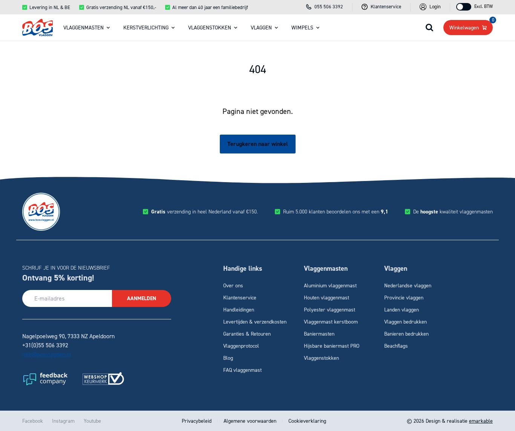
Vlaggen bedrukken (405, 321)
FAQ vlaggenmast (242, 370)
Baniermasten (319, 333)
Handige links (242, 268)
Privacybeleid (197, 420)
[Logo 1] (44, 379)
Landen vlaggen (401, 309)
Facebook (32, 420)
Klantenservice (239, 297)
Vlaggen (261, 27)
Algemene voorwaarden (250, 420)
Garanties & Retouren (247, 333)
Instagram (63, 420)
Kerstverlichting (146, 27)
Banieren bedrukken (406, 333)
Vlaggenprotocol (241, 345)
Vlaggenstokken (209, 27)
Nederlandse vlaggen (407, 285)
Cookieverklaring (306, 420)
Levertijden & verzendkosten (255, 321)
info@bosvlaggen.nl (46, 354)
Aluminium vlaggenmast (330, 285)
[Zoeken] (429, 27)
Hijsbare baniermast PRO (331, 345)
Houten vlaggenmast (326, 297)
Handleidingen (238, 309)
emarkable (481, 420)
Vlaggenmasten (83, 27)
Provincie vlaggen (403, 297)
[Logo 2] (103, 378)
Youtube (92, 420)
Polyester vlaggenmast (329, 309)
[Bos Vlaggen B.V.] (37, 27)
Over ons (233, 285)
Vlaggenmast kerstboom (331, 321)
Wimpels (302, 27)
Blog (228, 357)
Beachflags (396, 345)
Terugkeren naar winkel (257, 144)
